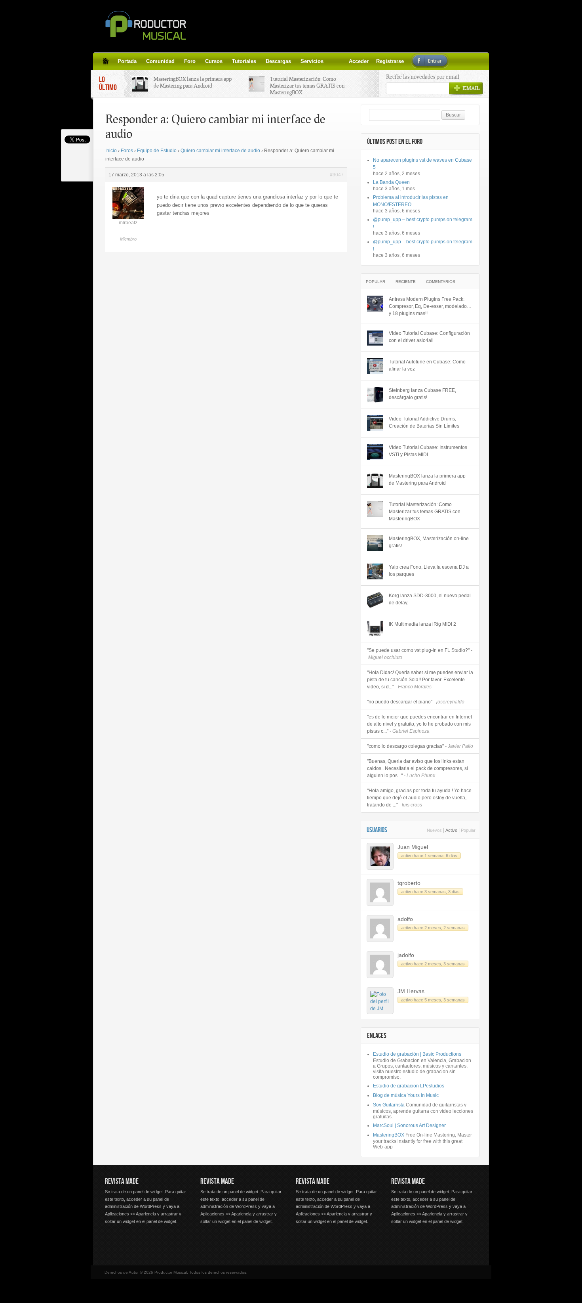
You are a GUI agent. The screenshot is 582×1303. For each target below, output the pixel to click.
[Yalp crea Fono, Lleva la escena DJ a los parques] (375, 571)
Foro (190, 61)
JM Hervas (411, 991)
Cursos (214, 61)
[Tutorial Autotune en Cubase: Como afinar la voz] (375, 366)
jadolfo (406, 955)
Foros (127, 150)
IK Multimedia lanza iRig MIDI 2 (422, 624)
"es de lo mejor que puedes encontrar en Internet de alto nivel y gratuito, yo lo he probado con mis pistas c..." (419, 724)
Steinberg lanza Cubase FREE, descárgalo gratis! (422, 394)
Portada (127, 61)
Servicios (312, 61)
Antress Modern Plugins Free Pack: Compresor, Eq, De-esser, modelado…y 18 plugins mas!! (430, 306)
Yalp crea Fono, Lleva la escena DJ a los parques (429, 570)
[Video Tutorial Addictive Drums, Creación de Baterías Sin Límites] (375, 423)
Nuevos (434, 830)
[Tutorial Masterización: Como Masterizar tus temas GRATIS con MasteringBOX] (375, 509)
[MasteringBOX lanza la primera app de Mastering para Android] (375, 480)
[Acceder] (333, 61)
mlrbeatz (128, 222)
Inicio (111, 150)
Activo (451, 830)
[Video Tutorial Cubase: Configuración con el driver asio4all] (375, 338)
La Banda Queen (391, 182)
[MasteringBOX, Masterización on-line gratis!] (375, 543)
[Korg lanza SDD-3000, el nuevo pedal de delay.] (375, 600)
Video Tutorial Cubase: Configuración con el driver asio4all (429, 337)
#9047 (337, 175)
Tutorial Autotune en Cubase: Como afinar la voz (427, 365)
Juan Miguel (413, 847)
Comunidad (160, 61)
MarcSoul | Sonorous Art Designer (409, 1125)
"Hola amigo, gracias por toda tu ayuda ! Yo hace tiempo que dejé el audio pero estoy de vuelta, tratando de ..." (419, 798)
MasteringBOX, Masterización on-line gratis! (429, 542)
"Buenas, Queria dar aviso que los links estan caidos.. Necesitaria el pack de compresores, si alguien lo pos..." (417, 768)
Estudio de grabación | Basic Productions (417, 1054)
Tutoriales (244, 61)
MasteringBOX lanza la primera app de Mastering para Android (193, 82)
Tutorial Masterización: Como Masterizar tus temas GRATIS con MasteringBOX (307, 86)
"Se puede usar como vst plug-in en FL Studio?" (419, 654)
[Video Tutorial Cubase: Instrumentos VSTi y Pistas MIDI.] (375, 452)
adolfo (405, 919)
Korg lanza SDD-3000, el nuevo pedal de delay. (430, 599)
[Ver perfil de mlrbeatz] (128, 217)
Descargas (278, 61)
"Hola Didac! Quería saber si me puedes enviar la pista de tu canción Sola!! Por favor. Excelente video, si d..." (420, 680)
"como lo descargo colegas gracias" (420, 746)
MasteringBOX (388, 1135)
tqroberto (409, 883)
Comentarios (440, 281)
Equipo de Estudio (157, 150)
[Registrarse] (342, 61)
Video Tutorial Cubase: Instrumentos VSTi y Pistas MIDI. (428, 451)
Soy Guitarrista (389, 1105)
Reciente (406, 281)
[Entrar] (352, 61)
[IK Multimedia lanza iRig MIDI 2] (375, 628)
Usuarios (377, 830)
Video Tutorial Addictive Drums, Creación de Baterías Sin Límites (424, 422)
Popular (375, 281)
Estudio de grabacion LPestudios (408, 1086)
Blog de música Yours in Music (406, 1095)
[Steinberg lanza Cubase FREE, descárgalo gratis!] (375, 395)
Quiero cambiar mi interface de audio (220, 150)
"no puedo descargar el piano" (415, 702)
